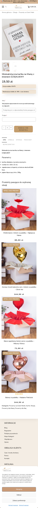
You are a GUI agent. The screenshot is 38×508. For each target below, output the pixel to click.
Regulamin (7, 431)
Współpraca (8, 439)
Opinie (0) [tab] (11, 140)
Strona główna (6, 12)
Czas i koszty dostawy (11, 453)
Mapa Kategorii (9, 436)
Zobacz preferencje (19, 501)
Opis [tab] (4, 140)
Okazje (15, 12)
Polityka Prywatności (13, 505)
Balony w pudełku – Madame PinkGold (19, 397)
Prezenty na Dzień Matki (26, 12)
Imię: (7, 101)
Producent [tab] (28, 140)
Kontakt (6, 458)
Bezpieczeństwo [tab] (9, 144)
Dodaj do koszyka (23, 129)
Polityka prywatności (11, 434)
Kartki (28, 406)
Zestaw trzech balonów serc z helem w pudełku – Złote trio (19, 288)
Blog (5, 428)
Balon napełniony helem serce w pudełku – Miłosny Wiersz (19, 342)
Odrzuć (19, 495)
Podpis (7, 115)
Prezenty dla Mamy (8, 408)
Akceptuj (19, 489)
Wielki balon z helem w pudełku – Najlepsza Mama (19, 234)
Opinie (6, 442)
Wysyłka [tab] (19, 140)
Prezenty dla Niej (20, 408)
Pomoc (6, 456)
